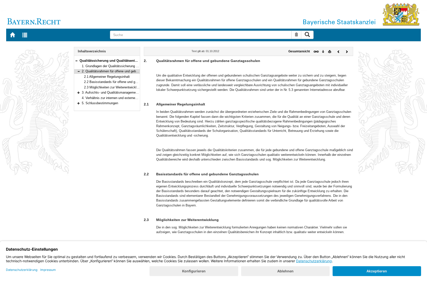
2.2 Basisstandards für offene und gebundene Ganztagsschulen (129, 82)
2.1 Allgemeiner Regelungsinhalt (107, 77)
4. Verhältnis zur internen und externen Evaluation (117, 98)
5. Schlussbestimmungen (100, 103)
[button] (76, 60)
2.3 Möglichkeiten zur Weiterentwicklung (113, 87)
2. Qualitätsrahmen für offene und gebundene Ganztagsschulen (127, 71)
